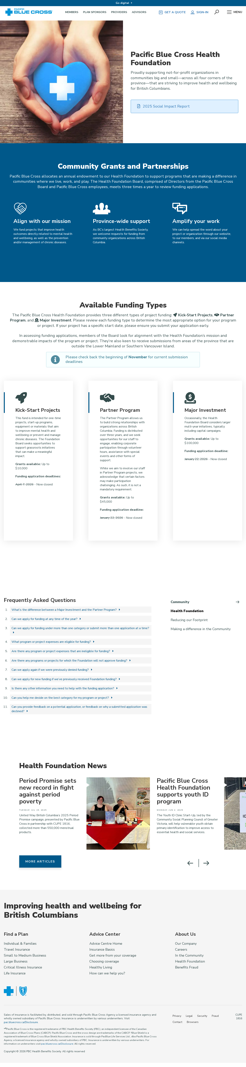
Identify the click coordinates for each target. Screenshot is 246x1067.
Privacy (177, 1016)
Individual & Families (20, 943)
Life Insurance (15, 973)
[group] (83, 813)
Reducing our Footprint (189, 620)
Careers (181, 949)
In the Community (189, 955)
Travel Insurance (17, 949)
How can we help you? (107, 973)
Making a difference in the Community (201, 629)
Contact (177, 1022)
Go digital (122, 3)
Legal (189, 1016)
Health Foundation (187, 611)
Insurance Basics (102, 949)
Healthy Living (100, 967)
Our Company (186, 943)
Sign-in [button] (202, 12)
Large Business (15, 961)
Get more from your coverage (112, 955)
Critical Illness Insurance (23, 967)
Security (202, 1016)
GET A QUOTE (175, 12)
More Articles (40, 861)
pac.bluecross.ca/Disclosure (21, 1022)
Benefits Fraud (186, 967)
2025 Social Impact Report (166, 106)
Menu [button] (238, 12)
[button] (217, 12)
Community (180, 602)
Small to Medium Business (25, 955)
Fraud (215, 1016)
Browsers (193, 1022)
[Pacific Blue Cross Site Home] (30, 12)
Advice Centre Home (105, 943)
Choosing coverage (104, 961)
